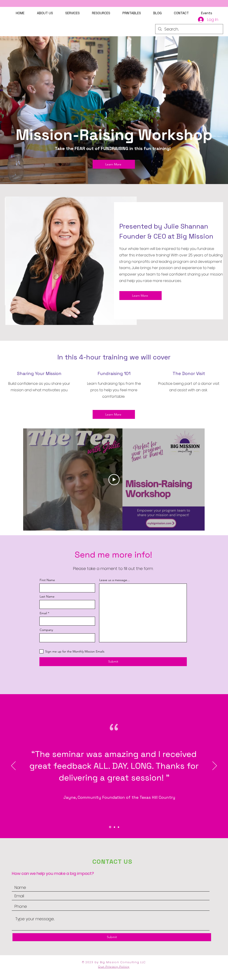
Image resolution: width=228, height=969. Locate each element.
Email (43, 613)
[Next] (214, 766)
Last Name (47, 596)
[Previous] (13, 766)
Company (46, 629)
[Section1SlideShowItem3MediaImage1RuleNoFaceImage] (118, 827)
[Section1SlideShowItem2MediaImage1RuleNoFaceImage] (114, 827)
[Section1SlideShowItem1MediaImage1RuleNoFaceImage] (109, 827)
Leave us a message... (114, 580)
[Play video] (114, 479)
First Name (47, 580)
